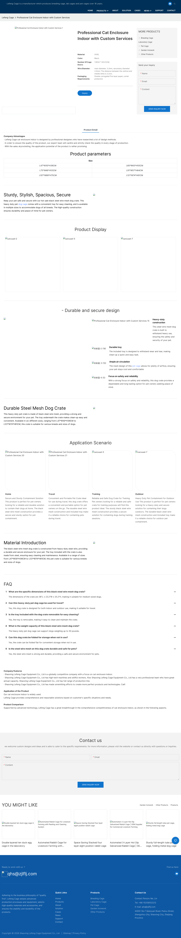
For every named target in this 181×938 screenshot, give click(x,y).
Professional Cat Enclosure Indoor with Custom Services (43, 17)
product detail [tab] (90, 130)
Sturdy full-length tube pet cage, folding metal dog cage (161, 844)
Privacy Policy (79, 933)
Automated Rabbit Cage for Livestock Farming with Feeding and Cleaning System (53, 844)
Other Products (162, 805)
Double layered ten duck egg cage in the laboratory (17, 844)
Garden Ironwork (146, 805)
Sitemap (67, 933)
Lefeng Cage (8, 17)
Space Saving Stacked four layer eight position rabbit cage (90, 844)
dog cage (22, 204)
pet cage (136, 366)
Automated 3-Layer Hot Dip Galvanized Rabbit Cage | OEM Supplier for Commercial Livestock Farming (126, 844)
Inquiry (85, 93)
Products (174, 805)
